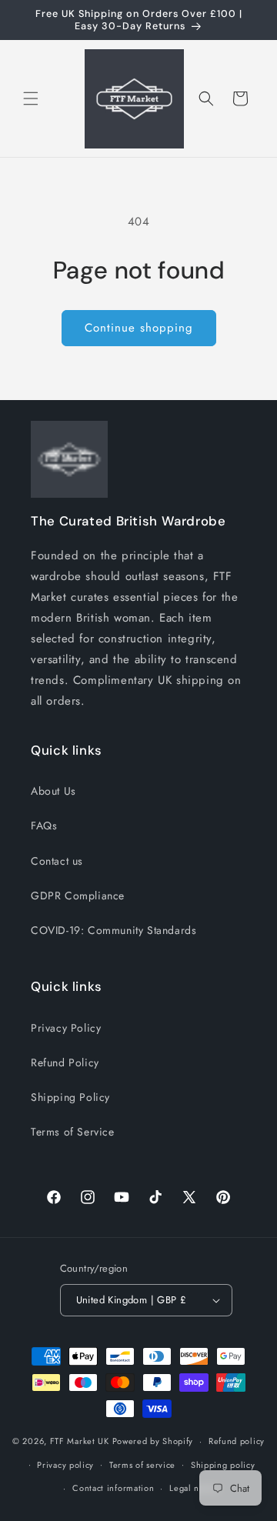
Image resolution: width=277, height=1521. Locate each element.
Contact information (113, 1488)
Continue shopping (139, 327)
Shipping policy (223, 1465)
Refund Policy (65, 1062)
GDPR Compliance (78, 895)
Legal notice (194, 1488)
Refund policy (237, 1441)
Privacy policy (65, 1465)
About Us (53, 791)
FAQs (44, 825)
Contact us (57, 861)
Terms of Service (73, 1131)
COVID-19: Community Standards (113, 930)
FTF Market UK (79, 1441)
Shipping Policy (70, 1097)
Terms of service (142, 1465)
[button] (31, 98)
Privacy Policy (66, 1028)
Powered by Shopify (153, 1441)
